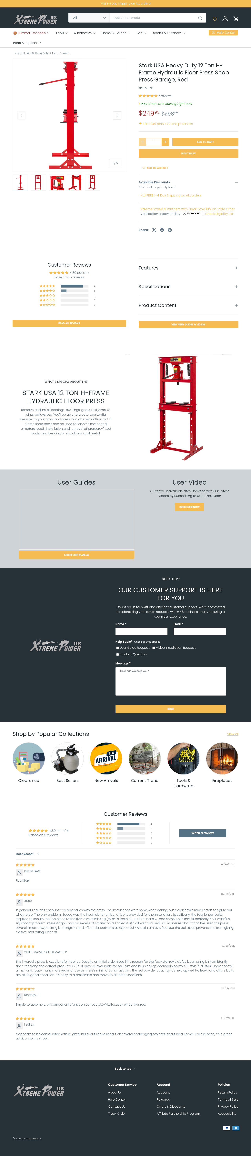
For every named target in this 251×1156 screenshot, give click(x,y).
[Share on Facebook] (162, 230)
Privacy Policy (228, 1106)
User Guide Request (135, 647)
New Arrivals (106, 780)
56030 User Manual (76, 555)
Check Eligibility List (219, 214)
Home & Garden (114, 33)
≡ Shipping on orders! (171, 195)
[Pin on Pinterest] (170, 230)
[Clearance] (29, 758)
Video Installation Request (176, 647)
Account (163, 1092)
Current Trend (145, 780)
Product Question (133, 654)
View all (232, 734)
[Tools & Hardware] (183, 758)
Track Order (117, 1113)
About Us (115, 1092)
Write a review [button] (202, 833)
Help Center (117, 1099)
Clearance (28, 780)
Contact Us (116, 1106)
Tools (60, 33)
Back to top (123, 1069)
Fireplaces (222, 780)
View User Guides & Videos (188, 324)
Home (16, 53)
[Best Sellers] (67, 758)
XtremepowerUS (31, 1138)
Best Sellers (67, 780)
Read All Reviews (69, 323)
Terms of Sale (228, 1099)
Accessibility (227, 1113)
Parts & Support (25, 43)
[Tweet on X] (154, 230)
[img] (25, 865)
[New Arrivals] (106, 758)
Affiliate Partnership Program (178, 1113)
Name (119, 624)
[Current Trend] (145, 758)
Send (170, 709)
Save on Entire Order (188, 209)
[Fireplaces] (222, 758)
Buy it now (188, 153)
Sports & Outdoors (167, 33)
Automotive (83, 33)
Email (177, 624)
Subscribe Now (189, 507)
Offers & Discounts (171, 1106)
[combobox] (137, 18)
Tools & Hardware (183, 783)
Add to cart (205, 142)
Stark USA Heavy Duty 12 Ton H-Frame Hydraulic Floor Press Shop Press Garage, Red (46, 53)
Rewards (163, 1099)
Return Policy (227, 1092)
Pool (139, 33)
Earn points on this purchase (166, 124)
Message (121, 663)
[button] (236, 18)
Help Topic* (137, 642)
